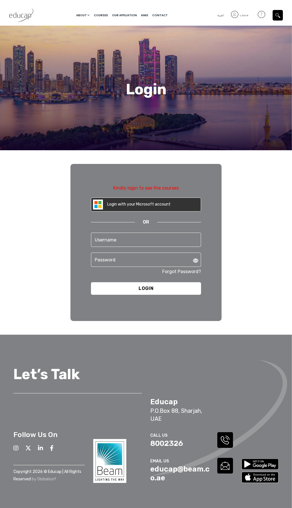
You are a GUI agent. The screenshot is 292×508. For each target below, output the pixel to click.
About (81, 15)
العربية (220, 15)
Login (244, 15)
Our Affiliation (124, 15)
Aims (144, 15)
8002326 (166, 443)
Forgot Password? (181, 271)
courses (101, 15)
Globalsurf (46, 479)
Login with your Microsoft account (138, 204)
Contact (160, 15)
